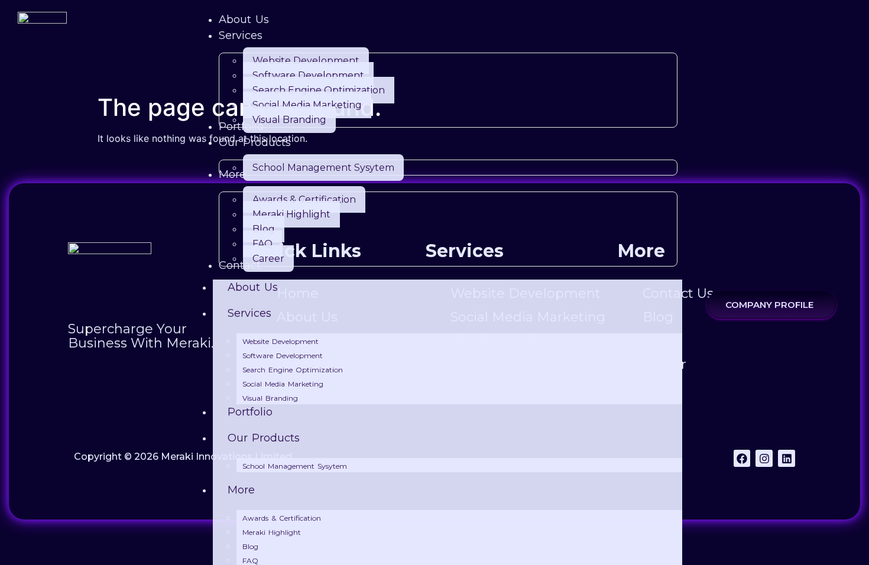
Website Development (280, 341)
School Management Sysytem (294, 466)
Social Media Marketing (282, 383)
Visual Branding (270, 398)
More (241, 489)
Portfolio (250, 411)
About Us (253, 287)
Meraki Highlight (271, 532)
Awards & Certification (281, 518)
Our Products (264, 437)
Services (249, 313)
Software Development (282, 355)
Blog (250, 546)
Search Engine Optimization (292, 369)
